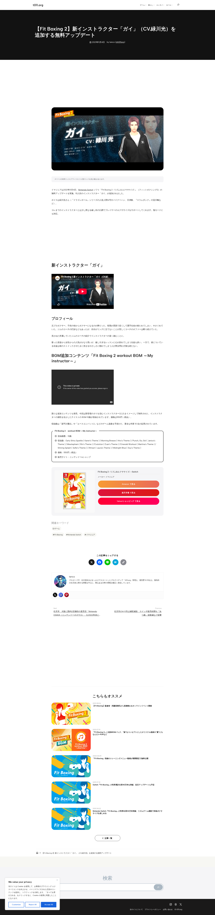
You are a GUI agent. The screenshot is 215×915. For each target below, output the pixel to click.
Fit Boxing (58, 535)
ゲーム (57, 529)
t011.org (38, 5)
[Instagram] (61, 595)
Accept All (49, 905)
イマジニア (90, 535)
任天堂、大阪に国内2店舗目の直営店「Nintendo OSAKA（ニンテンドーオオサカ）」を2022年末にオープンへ (77, 615)
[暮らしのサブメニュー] (154, 4)
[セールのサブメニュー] (171, 4)
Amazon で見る (128, 484)
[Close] (57, 879)
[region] (32, 894)
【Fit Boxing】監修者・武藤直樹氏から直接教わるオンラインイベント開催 (122, 706)
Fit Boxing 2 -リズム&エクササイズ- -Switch (118, 472)
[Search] (158, 887)
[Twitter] (55, 595)
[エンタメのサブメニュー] (163, 4)
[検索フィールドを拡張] (178, 5)
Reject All (32, 905)
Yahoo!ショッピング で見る (128, 501)
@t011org (120, 42)
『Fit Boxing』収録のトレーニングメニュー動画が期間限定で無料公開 (120, 758)
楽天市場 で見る (128, 493)
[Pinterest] (66, 595)
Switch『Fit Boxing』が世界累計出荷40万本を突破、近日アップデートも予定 (123, 785)
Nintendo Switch (85, 190)
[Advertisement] (107, 81)
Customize (16, 905)
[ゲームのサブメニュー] (145, 4)
